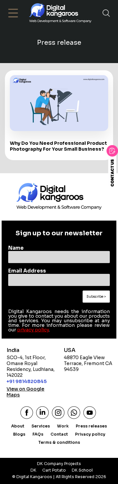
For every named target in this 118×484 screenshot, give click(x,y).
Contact (59, 434)
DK (33, 470)
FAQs (37, 434)
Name (16, 248)
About (17, 426)
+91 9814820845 (27, 381)
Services (40, 426)
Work (63, 426)
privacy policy (33, 330)
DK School (82, 470)
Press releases (91, 426)
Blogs (19, 434)
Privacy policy (90, 434)
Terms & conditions (59, 442)
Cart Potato (54, 470)
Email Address (27, 271)
